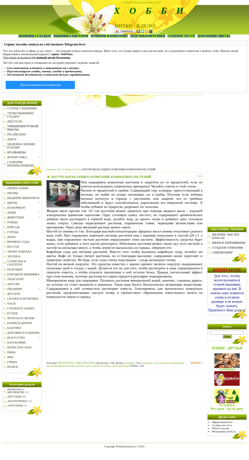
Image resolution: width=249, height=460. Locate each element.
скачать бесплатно (101, 366)
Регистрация (140, 2)
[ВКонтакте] (139, 31)
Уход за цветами (161, 363)
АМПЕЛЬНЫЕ (15, 405)
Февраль (69, 169)
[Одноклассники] (147, 31)
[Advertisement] (124, 137)
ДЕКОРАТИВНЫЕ (17, 401)
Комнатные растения (64, 366)
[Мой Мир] (151, 31)
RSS (159, 2)
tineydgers (130, 363)
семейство (147, 363)
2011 (59, 169)
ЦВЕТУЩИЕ (14, 396)
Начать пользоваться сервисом (40, 85)
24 (78, 169)
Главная (128, 2)
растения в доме (83, 366)
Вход (152, 2)
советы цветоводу (120, 366)
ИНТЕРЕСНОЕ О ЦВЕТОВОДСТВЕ (76, 363)
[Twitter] (143, 31)
